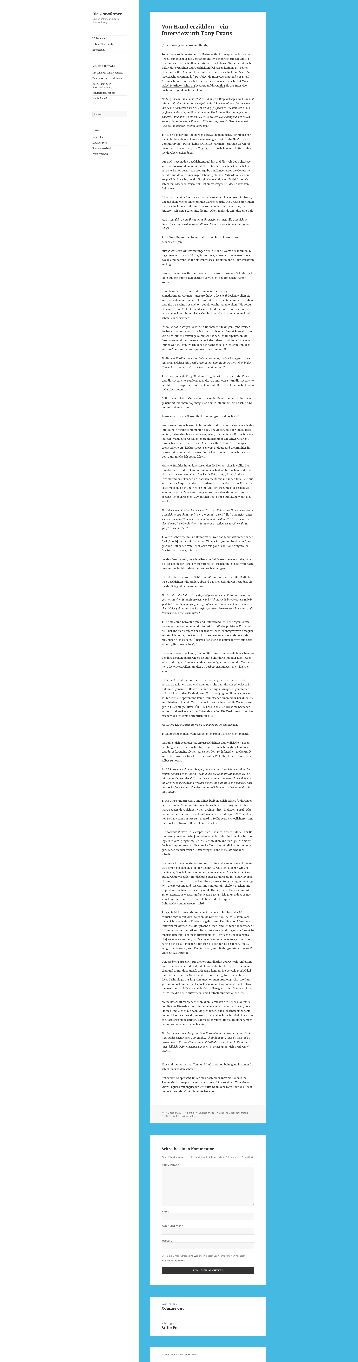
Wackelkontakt (100, 98)
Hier (164, 1064)
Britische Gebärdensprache (233, 1112)
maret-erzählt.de (196, 45)
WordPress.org (100, 153)
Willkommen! (99, 38)
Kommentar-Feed (101, 148)
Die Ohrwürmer (107, 13)
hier (176, 1064)
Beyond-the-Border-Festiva (178, 126)
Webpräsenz (183, 1078)
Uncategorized (206, 1112)
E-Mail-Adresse (172, 1226)
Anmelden (97, 137)
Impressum (98, 49)
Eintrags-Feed (99, 142)
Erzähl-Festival (169, 1116)
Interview (183, 1116)
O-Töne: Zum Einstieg (103, 44)
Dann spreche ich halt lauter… (108, 78)
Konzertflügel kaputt (103, 92)
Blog (222, 85)
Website (167, 1240)
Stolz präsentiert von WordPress (179, 1354)
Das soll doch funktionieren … (108, 72)
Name (166, 1211)
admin (190, 1112)
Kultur (192, 1116)
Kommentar (170, 1164)
